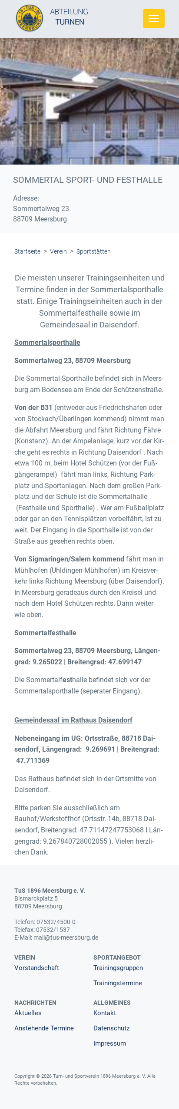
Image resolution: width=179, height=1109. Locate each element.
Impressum (109, 1043)
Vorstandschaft (36, 968)
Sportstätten (93, 251)
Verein (58, 251)
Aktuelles (28, 1013)
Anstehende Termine (44, 1028)
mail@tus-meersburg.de (65, 937)
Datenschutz (111, 1028)
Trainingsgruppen (118, 968)
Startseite (27, 251)
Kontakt (104, 1013)
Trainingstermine (117, 983)
